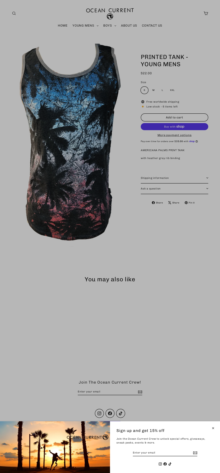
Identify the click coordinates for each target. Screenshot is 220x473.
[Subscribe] (194, 452)
